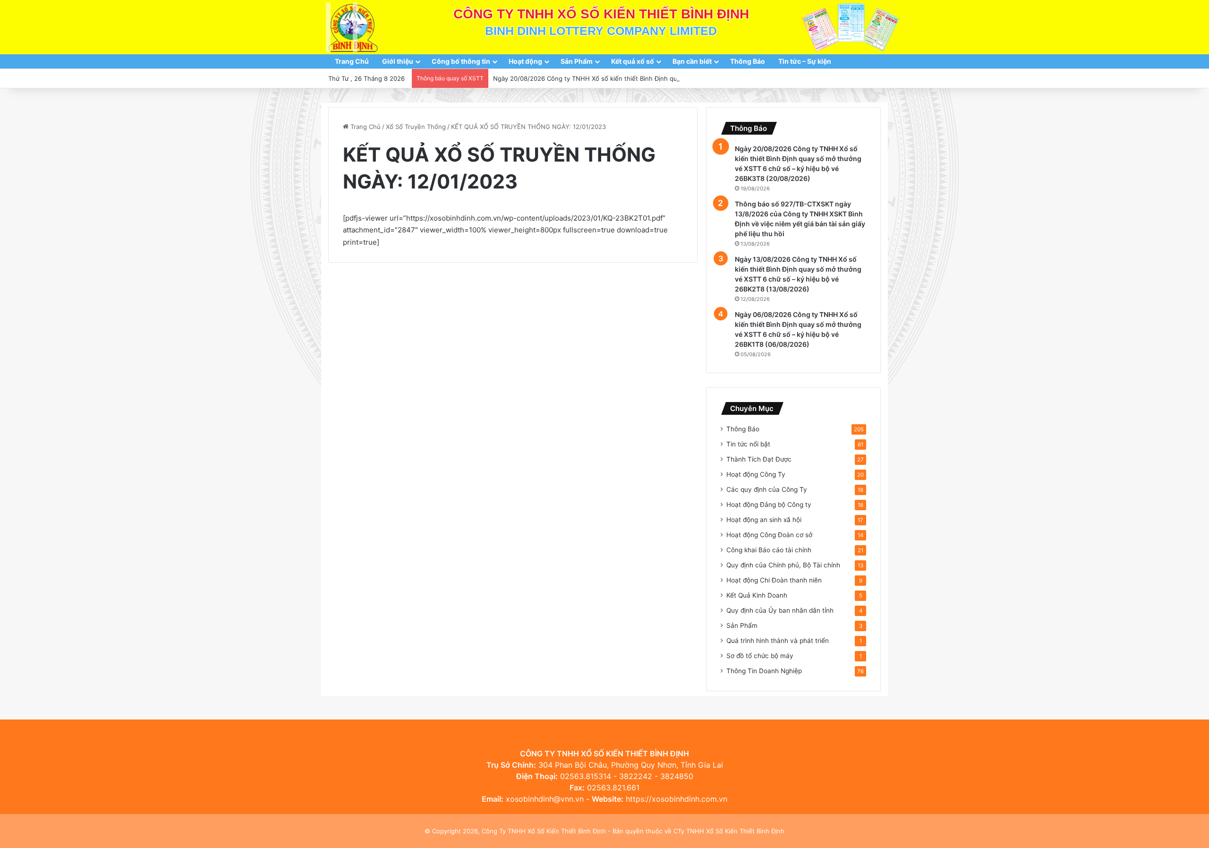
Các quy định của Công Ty (766, 489)
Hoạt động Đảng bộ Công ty (768, 504)
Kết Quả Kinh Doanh (756, 595)
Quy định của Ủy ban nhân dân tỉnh (780, 610)
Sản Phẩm (577, 61)
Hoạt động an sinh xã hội (763, 519)
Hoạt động (525, 61)
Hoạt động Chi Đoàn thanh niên (774, 580)
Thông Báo (747, 61)
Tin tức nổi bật (748, 444)
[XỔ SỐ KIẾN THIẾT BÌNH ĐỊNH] (353, 27)
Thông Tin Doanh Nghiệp (764, 671)
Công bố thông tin (461, 61)
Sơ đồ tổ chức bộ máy (759, 656)
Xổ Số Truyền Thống (416, 126)
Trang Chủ (352, 61)
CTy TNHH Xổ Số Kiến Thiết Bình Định (728, 831)
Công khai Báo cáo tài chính (768, 550)
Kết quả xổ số (632, 61)
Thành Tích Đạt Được (759, 459)
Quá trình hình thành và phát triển (777, 640)
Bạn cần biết (692, 61)
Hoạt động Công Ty (755, 474)
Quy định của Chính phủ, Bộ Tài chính (783, 565)
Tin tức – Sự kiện (804, 61)
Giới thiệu (397, 61)
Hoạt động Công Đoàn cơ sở (769, 535)
